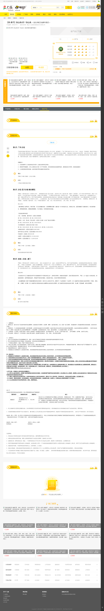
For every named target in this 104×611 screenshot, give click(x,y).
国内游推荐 (8, 569)
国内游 (12, 14)
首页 (6, 14)
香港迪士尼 (48, 575)
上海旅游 (87, 569)
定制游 (38, 14)
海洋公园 (87, 575)
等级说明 (60, 54)
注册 (72, 1)
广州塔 (16, 575)
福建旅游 (15, 18)
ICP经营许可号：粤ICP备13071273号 (64, 609)
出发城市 (55, 66)
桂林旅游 (67, 569)
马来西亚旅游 (68, 564)
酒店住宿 (69, 46)
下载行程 (52, 142)
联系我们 (44, 594)
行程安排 (69, 55)
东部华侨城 (68, 575)
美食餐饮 (69, 52)
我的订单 (76, 1)
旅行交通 (69, 49)
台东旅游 (77, 580)
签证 (49, 14)
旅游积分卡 (88, 1)
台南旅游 (87, 580)
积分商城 (62, 14)
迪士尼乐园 (58, 575)
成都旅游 (77, 569)
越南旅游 (57, 564)
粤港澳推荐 (8, 575)
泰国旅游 (17, 564)
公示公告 (5, 602)
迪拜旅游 (77, 564)
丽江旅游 (27, 569)
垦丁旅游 (27, 580)
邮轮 (55, 14)
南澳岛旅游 (78, 575)
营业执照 (5, 598)
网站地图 (25, 594)
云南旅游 (17, 569)
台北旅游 (37, 580)
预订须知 (26, 109)
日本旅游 (27, 564)
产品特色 (7, 109)
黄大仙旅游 (37, 575)
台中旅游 (67, 580)
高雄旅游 (47, 580)
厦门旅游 (57, 569)
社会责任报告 (6, 600)
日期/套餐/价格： (13, 67)
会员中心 (70, 14)
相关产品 (44, 109)
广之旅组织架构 (6, 596)
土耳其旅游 (48, 564)
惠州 (58, 7)
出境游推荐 (8, 564)
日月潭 (16, 580)
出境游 (19, 14)
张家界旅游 (48, 569)
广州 (62, 7)
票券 (32, 14)
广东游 (26, 14)
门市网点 (94, 1)
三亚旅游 (37, 569)
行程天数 (55, 72)
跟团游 (9, 18)
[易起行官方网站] (14, 10)
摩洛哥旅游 (88, 564)
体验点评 (35, 109)
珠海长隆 (27, 575)
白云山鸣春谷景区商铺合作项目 (68, 594)
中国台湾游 (8, 580)
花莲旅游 (57, 580)
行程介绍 (17, 109)
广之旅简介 (5, 594)
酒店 (44, 14)
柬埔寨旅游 (37, 564)
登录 (68, 1)
